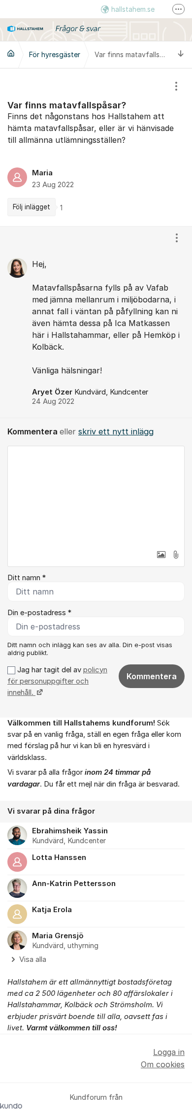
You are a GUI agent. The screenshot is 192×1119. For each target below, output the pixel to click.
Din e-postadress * (39, 612)
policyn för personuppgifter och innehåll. (57, 681)
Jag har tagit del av (57, 681)
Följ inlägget (31, 207)
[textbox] (96, 495)
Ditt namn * (26, 577)
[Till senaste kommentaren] (181, 54)
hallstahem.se (133, 9)
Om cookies (163, 1064)
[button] (161, 554)
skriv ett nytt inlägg (116, 431)
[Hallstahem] (11, 53)
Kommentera (152, 676)
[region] (96, 147)
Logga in (169, 1052)
